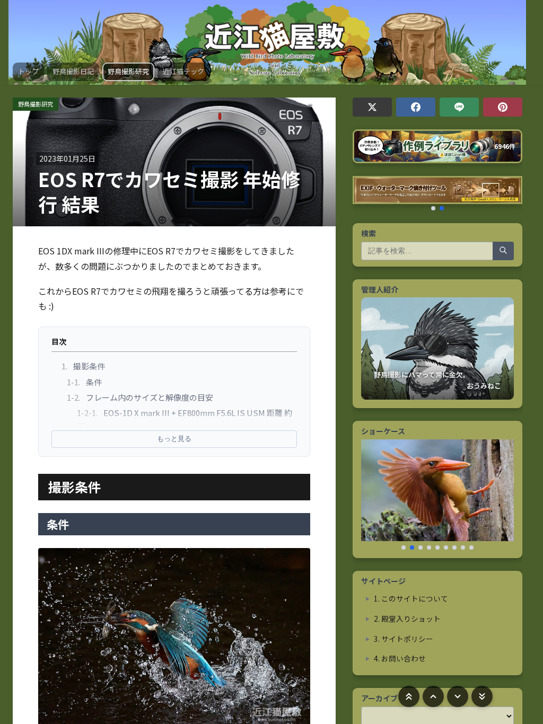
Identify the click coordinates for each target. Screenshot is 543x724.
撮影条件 (83, 366)
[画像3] (420, 547)
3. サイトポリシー (403, 638)
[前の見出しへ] (433, 696)
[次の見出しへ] (457, 696)
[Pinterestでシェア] (502, 107)
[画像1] (403, 547)
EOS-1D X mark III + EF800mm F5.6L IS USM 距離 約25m (184, 419)
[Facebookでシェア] (415, 107)
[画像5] (437, 547)
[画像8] (463, 547)
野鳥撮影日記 (73, 71)
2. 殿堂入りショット (407, 618)
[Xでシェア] (372, 107)
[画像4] (429, 547)
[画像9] (471, 547)
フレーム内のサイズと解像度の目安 (140, 397)
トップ (28, 71)
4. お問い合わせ (400, 658)
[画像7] (454, 547)
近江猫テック (183, 71)
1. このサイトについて (411, 598)
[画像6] (446, 547)
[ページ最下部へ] (482, 696)
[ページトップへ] (408, 696)
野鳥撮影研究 (128, 71)
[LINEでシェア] (459, 107)
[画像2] (412, 547)
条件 (84, 381)
